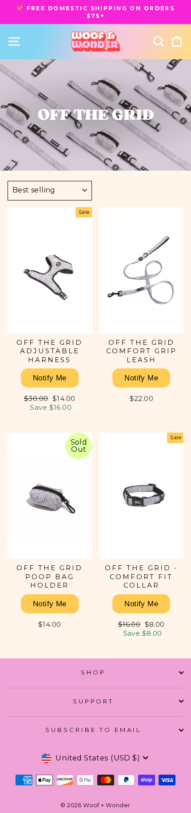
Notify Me (50, 378)
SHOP (93, 672)
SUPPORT (93, 701)
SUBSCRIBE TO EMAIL (93, 729)
